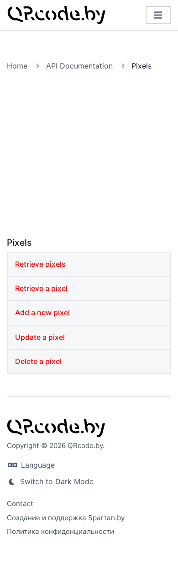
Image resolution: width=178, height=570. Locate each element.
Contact (20, 503)
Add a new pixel (42, 312)
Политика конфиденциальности (60, 531)
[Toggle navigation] (158, 15)
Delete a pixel (38, 361)
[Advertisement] (89, 156)
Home (17, 65)
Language (37, 465)
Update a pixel (40, 337)
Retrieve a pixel (41, 288)
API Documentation (79, 65)
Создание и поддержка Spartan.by (66, 517)
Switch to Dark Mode (56, 481)
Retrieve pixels (40, 264)
